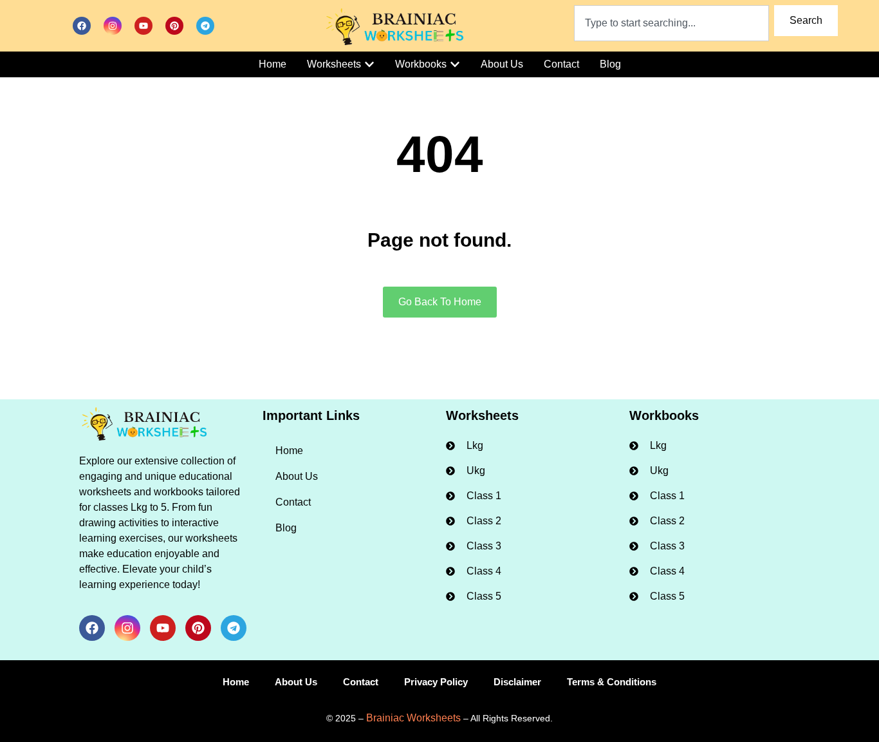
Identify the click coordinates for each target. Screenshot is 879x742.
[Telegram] (205, 26)
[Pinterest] (174, 26)
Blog (286, 527)
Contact (293, 502)
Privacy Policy (436, 681)
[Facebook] (82, 26)
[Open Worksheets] (369, 64)
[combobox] (672, 23)
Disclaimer (517, 681)
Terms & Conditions (611, 681)
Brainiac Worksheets (413, 717)
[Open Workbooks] (455, 64)
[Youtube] (143, 26)
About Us (296, 476)
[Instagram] (113, 26)
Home (289, 450)
